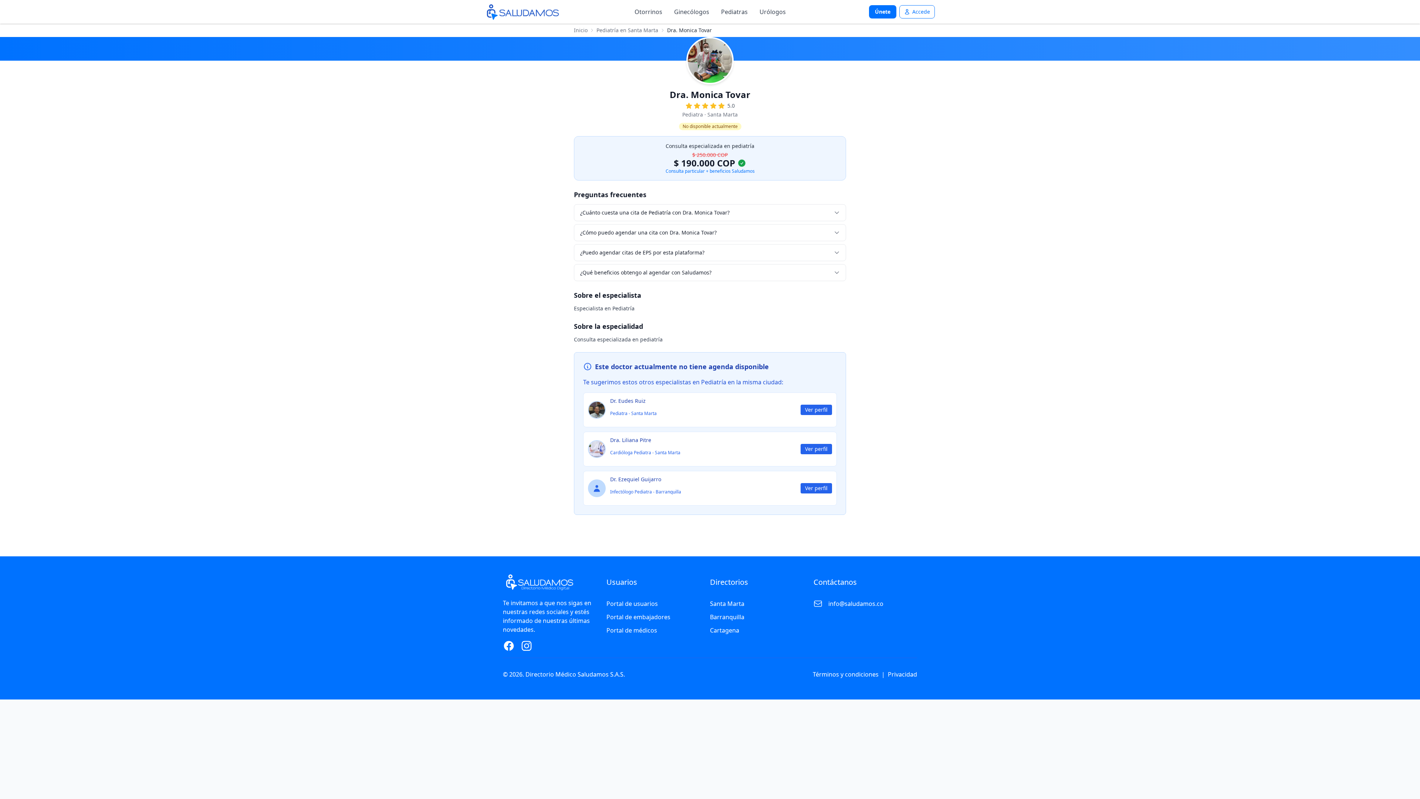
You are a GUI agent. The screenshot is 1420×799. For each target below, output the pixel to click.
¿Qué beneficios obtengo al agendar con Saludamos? (645, 272)
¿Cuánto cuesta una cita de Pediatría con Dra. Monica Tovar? (655, 212)
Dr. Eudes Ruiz (628, 400)
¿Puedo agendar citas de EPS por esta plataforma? (642, 252)
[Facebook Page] (509, 646)
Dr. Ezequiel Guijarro (635, 479)
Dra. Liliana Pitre (630, 440)
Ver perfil (816, 409)
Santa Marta (727, 604)
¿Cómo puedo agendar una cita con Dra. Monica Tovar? (648, 232)
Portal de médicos (631, 630)
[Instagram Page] (526, 646)
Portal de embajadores (638, 617)
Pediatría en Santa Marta (627, 30)
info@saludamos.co (855, 604)
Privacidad (902, 674)
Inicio (581, 30)
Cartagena (724, 630)
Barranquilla (727, 617)
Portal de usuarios (632, 604)
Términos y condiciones (846, 674)
